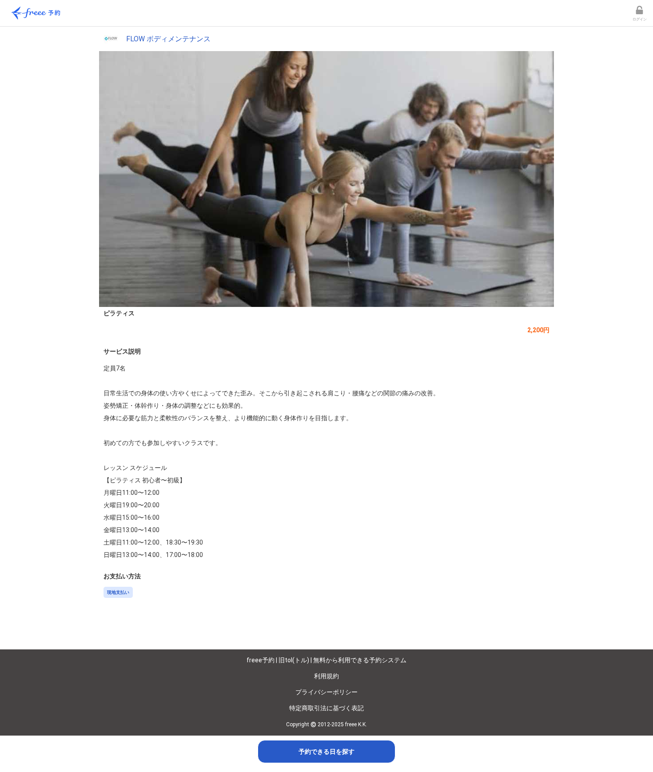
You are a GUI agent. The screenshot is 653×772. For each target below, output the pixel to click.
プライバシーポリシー (326, 692)
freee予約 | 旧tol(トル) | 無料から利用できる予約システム (326, 660)
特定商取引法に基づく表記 (326, 708)
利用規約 (326, 676)
